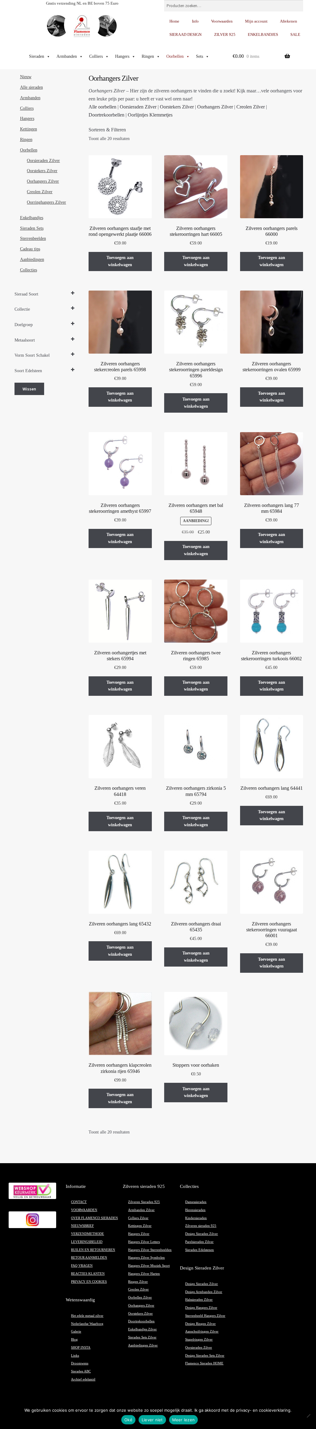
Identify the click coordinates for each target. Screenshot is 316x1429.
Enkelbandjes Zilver (142, 1329)
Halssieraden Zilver (199, 1299)
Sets (199, 56)
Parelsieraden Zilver (199, 1242)
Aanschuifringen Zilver (201, 1331)
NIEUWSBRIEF (82, 1225)
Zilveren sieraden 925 (200, 1225)
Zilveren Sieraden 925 (144, 1202)
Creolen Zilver (250, 106)
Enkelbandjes (31, 217)
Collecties (28, 270)
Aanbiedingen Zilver (143, 1345)
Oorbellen (175, 56)
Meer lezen (183, 1419)
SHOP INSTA (80, 1347)
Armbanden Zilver (141, 1210)
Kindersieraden (196, 1218)
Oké (128, 1419)
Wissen (29, 389)
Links (75, 1355)
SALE (295, 34)
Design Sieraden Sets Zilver (204, 1355)
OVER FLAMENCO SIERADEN (94, 1218)
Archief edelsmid (83, 1379)
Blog (74, 1339)
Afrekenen (288, 21)
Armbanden (66, 56)
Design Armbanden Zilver (203, 1292)
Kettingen (28, 129)
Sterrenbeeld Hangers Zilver (205, 1315)
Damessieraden (195, 1202)
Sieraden (36, 56)
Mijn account (256, 21)
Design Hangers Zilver (201, 1307)
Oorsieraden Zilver (138, 106)
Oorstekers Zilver (177, 106)
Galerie (76, 1331)
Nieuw (25, 76)
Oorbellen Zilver (140, 1297)
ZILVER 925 (224, 34)
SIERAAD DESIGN (185, 34)
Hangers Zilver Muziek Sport (149, 1265)
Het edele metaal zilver (87, 1315)
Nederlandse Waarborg (87, 1323)
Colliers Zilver (138, 1218)
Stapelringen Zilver (199, 1339)
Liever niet (152, 1419)
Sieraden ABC (81, 1371)
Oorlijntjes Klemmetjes (150, 114)
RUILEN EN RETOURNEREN (93, 1250)
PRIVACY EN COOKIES (89, 1281)
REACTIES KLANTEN (88, 1273)
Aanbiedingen (32, 259)
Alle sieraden (31, 87)
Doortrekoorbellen (106, 114)
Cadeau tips (30, 249)
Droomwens (79, 1363)
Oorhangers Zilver (215, 106)
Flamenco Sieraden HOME (204, 1363)
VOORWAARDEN (84, 1210)
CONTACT (79, 1202)
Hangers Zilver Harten (144, 1273)
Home (174, 21)
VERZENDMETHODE (87, 1233)
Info (195, 21)
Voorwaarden (222, 21)
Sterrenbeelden (33, 238)
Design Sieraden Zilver (201, 1233)
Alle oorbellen (102, 106)
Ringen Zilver (138, 1281)
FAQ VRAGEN (82, 1265)
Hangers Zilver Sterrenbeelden (150, 1250)
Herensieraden (195, 1210)
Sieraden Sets (32, 228)
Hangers (122, 56)
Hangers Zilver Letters (144, 1242)
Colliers (96, 56)
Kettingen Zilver (140, 1225)
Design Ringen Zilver (200, 1323)
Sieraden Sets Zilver (142, 1337)
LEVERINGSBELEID (86, 1242)
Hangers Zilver (138, 1233)
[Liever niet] (308, 1416)
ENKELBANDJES (263, 34)
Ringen (148, 56)
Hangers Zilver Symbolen (146, 1257)
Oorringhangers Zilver (46, 202)
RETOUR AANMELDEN (89, 1257)
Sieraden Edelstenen (199, 1250)
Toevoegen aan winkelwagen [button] (120, 261)
